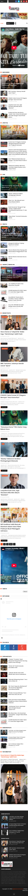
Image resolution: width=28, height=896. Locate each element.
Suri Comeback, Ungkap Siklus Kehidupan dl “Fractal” (15, 744)
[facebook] (16, 1)
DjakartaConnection (18, 889)
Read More (4, 343)
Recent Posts (6, 313)
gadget (3, 268)
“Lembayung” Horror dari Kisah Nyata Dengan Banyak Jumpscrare (16, 708)
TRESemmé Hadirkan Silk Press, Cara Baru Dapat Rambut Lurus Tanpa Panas (17, 167)
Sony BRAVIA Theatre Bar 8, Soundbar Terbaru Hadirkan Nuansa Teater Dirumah (16, 298)
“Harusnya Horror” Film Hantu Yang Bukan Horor (12, 186)
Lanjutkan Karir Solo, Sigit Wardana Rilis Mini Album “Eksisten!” (15, 106)
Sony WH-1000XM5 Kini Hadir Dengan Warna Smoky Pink (16, 305)
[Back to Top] (14, 894)
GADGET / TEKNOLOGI (8, 264)
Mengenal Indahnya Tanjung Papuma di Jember (16, 244)
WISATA (4, 224)
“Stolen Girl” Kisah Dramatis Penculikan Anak (15, 666)
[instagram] (21, 1)
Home (2, 23)
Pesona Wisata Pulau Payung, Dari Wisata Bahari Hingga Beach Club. (17, 250)
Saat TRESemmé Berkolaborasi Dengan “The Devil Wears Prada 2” (17, 159)
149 (11, 544)
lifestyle (4, 126)
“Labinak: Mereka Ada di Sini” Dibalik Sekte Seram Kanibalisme (17, 673)
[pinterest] (24, 1)
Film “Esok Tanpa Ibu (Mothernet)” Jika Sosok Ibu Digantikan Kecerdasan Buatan (17, 687)
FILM (3, 174)
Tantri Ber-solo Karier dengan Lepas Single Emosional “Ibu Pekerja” (17, 731)
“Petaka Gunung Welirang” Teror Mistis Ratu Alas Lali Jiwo (17, 693)
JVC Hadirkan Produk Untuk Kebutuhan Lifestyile (15, 284)
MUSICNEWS (5, 72)
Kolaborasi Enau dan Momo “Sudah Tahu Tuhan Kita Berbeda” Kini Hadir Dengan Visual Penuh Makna (17, 115)
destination (4, 228)
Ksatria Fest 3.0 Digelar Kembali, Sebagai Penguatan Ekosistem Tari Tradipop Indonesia (17, 143)
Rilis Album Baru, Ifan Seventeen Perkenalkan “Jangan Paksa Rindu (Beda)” (17, 714)
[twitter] (19, 1)
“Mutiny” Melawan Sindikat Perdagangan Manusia (15, 194)
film (3, 178)
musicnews (4, 76)
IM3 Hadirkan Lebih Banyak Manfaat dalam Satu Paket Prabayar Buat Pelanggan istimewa (12, 134)
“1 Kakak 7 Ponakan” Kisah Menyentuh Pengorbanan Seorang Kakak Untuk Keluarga (17, 661)
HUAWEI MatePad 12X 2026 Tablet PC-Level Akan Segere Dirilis (17, 291)
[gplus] (26, 1)
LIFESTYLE (5, 123)
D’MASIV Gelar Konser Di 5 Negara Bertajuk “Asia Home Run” (17, 98)
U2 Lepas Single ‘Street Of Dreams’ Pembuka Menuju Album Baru (16, 737)
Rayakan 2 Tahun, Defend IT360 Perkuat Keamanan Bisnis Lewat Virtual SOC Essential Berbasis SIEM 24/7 (14, 275)
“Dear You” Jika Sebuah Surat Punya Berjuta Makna (16, 201)
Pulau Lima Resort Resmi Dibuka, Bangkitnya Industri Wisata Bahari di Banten (13, 235)
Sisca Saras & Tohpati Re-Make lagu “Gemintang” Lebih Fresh (13, 84)
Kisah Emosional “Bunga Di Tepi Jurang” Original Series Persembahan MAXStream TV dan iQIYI (17, 209)
